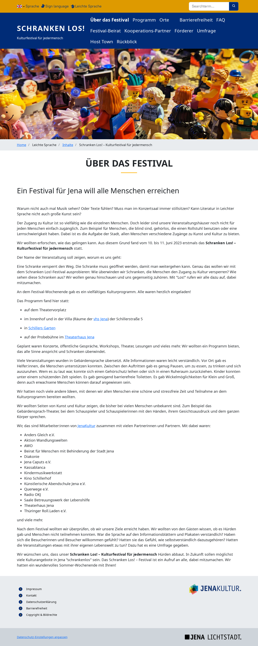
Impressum (34, 589)
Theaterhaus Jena (79, 337)
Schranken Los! (51, 28)
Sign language (57, 6)
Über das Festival (109, 20)
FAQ (220, 20)
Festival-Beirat (105, 31)
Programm (144, 20)
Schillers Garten (41, 328)
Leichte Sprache (88, 6)
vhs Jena (101, 318)
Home (21, 145)
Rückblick (127, 41)
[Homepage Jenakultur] (215, 589)
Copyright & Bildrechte (41, 615)
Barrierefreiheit (196, 20)
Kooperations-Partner (147, 31)
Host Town (101, 41)
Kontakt (31, 595)
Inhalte (67, 145)
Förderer (184, 31)
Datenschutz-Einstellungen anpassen (42, 637)
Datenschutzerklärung (41, 602)
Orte (164, 20)
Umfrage (206, 31)
